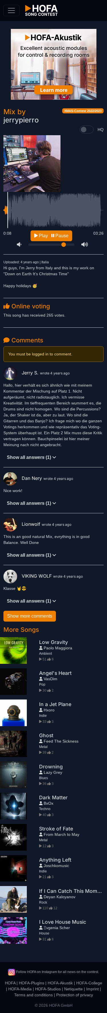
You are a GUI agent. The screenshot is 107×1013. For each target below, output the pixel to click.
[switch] (87, 129)
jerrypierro (21, 120)
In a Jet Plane (55, 704)
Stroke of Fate (56, 829)
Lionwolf (32, 524)
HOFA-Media (20, 989)
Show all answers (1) (29, 457)
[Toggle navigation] (11, 10)
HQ (101, 129)
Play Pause (53, 235)
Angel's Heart (55, 673)
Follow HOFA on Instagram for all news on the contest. (57, 972)
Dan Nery (32, 478)
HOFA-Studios (48, 989)
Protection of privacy (74, 995)
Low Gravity (53, 642)
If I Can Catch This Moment (72, 891)
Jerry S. (31, 373)
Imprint (92, 989)
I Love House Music (62, 922)
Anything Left (55, 860)
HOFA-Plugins (31, 983)
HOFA (10, 983)
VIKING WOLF (37, 576)
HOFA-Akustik (60, 983)
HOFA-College (89, 983)
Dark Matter (53, 797)
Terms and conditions (33, 995)
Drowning (51, 767)
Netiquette (73, 989)
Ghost (46, 735)
